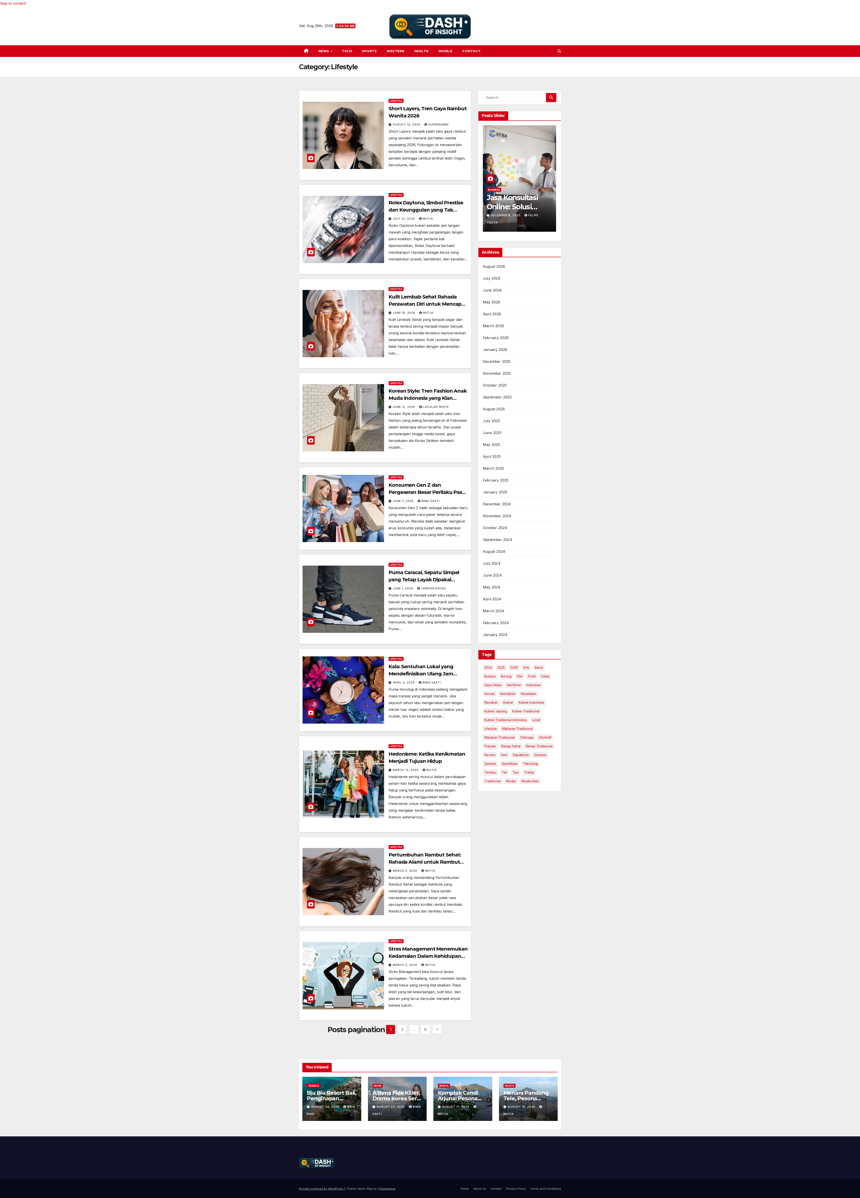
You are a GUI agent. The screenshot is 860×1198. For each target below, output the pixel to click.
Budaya (490, 676)
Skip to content (13, 3)
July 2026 (491, 278)
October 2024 (495, 527)
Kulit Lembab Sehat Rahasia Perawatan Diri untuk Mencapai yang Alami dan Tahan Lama (427, 304)
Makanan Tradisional (517, 729)
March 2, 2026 (405, 965)
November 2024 (497, 516)
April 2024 (492, 599)
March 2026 (493, 326)
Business (494, 196)
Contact (471, 51)
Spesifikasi (510, 764)
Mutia (428, 218)
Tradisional (492, 781)
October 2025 (495, 385)
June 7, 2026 (404, 501)
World (446, 51)
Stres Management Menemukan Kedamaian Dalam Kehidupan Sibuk (428, 956)
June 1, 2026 (403, 588)
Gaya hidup (493, 685)
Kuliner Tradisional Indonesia (505, 720)
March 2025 (493, 468)
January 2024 (495, 634)
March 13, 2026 (406, 770)
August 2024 (494, 551)
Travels (313, 1085)
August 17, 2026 (456, 1106)
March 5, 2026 (405, 870)
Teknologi (530, 764)
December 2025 (497, 361)
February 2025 (496, 480)
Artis (526, 667)
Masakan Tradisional (499, 737)
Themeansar (386, 1188)
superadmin (438, 124)
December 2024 (497, 504)
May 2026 (491, 302)
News (324, 51)
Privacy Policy (516, 1188)
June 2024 (492, 575)
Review (489, 755)
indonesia (533, 685)
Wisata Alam (530, 781)
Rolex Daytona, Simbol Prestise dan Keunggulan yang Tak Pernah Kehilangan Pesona (426, 210)
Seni (504, 755)
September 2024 (497, 539)
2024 (488, 667)
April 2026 (492, 314)
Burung (506, 676)
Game (545, 676)
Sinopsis (540, 755)
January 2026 (495, 349)
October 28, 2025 (506, 222)
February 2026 (496, 337)
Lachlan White (436, 407)
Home (465, 1188)
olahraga (526, 737)
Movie (377, 1085)
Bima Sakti (430, 501)
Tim (504, 772)
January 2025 (495, 492)
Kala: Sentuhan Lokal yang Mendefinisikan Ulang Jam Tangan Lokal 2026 (421, 674)
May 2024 (492, 587)
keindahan (508, 694)
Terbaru (490, 772)
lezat (536, 720)
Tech (347, 51)
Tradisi (529, 772)
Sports (369, 51)
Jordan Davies (433, 588)
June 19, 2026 (404, 312)
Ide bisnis (514, 685)
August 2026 (494, 266)
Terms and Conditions (545, 1188)
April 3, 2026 (404, 682)
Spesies (490, 764)
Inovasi (489, 694)
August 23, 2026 (391, 1106)
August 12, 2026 (407, 124)
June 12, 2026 (404, 407)
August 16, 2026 (522, 1106)
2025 (501, 667)
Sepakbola (521, 755)
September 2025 (497, 397)
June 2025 (492, 432)
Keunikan (491, 702)
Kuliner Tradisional (525, 711)
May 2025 (491, 444)
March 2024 (493, 611)
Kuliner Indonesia (531, 702)
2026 (514, 667)
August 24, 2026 (325, 1106)
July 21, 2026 (404, 218)
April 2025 (492, 456)
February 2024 (496, 623)
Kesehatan (528, 694)
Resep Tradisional (539, 746)
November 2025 (497, 373)
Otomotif (545, 737)
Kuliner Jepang (495, 711)
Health (421, 51)
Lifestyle (396, 100)
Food (531, 676)
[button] (559, 51)
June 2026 (492, 290)
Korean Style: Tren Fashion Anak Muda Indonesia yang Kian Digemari (428, 398)
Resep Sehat (510, 746)
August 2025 (494, 409)
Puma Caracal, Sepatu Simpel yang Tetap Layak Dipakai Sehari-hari (424, 579)
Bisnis (539, 667)
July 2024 (492, 563)
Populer (490, 746)
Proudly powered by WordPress (321, 1188)
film (519, 676)
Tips (515, 772)
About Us (479, 1188)
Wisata (511, 781)
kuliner (508, 702)
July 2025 (491, 421)
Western (395, 51)
